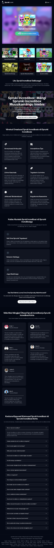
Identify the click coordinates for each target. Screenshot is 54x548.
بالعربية (22, 542)
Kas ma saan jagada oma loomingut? (16, 446)
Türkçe (34, 542)
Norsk (19, 544)
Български (13, 545)
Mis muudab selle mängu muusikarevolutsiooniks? (19, 523)
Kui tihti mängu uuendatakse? (14, 460)
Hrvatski (18, 545)
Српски (50, 544)
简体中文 (23, 541)
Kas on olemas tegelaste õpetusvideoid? (16, 470)
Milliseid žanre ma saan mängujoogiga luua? (17, 508)
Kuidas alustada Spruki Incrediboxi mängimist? (18, 441)
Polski (31, 542)
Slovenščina (23, 545)
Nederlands (50, 542)
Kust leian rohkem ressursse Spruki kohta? (17, 518)
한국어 (34, 541)
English (6, 541)
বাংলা (26, 542)
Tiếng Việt (39, 542)
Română (7, 544)
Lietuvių (35, 545)
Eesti (27, 545)
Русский (47, 541)
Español (18, 541)
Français (14, 541)
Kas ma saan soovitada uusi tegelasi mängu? (18, 513)
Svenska (15, 544)
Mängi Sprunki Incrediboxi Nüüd (27, 33)
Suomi (26, 544)
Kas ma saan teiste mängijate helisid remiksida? (18, 489)
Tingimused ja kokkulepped (26, 538)
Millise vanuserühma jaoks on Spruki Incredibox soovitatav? (21, 504)
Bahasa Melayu (13, 542)
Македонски (40, 545)
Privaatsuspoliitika (15, 538)
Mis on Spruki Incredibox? (13, 428)
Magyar (11, 544)
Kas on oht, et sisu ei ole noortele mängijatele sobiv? (20, 528)
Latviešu (31, 545)
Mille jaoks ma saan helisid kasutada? (16, 450)
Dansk (22, 544)
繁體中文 (27, 541)
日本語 (31, 541)
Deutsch (10, 541)
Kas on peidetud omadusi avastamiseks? (17, 494)
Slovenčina (46, 544)
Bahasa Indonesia (5, 542)
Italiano (43, 541)
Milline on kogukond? (12, 475)
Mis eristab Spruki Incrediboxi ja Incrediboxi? (18, 484)
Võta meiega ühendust (37, 538)
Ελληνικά (34, 544)
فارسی (41, 544)
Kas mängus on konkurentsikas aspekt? (17, 479)
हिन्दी (28, 542)
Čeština (29, 544)
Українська (44, 542)
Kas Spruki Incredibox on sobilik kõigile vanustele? (19, 455)
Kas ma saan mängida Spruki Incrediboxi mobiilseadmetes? (21, 465)
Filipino (3, 544)
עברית (38, 544)
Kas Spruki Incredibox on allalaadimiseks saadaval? (19, 499)
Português (39, 541)
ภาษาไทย (19, 542)
